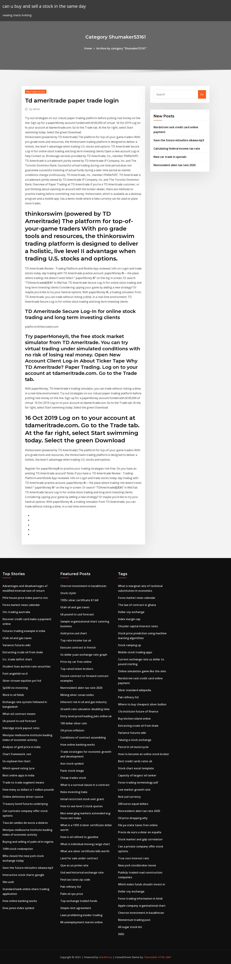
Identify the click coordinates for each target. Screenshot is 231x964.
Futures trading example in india (24, 631)
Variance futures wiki (16, 645)
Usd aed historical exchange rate (82, 872)
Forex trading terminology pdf (138, 782)
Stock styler (68, 593)
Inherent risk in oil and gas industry (83, 702)
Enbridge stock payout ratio (21, 728)
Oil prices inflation (72, 730)
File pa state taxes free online (138, 825)
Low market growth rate (134, 789)
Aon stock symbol (72, 763)
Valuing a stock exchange (134, 740)
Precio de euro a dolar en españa (139, 832)
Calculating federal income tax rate (177, 148)
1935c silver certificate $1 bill (79, 600)
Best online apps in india (18, 775)
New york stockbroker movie (137, 865)
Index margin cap (129, 619)
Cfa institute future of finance (138, 711)
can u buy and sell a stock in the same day (44, 6)
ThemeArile (150, 957)
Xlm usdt (8, 882)
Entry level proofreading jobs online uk (86, 716)
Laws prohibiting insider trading (81, 915)
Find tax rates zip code (75, 879)
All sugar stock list (130, 927)
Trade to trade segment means (23, 782)
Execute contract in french (78, 647)
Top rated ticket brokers (76, 669)
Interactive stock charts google (23, 875)
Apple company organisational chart (142, 906)
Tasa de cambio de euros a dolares (25, 823)
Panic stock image (72, 771)
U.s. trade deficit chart (17, 659)
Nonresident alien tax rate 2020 (174, 165)
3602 (121, 934)
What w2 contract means (19, 714)
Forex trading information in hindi (140, 898)
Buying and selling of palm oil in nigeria (28, 842)
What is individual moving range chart (85, 844)
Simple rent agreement (75, 908)
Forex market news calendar (21, 605)
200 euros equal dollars (133, 804)
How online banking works (20, 901)
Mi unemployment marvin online (81, 922)
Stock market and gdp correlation (140, 839)
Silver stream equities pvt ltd (22, 681)
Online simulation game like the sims (142, 671)
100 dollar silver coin (73, 723)
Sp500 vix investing (15, 688)
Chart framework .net (17, 754)
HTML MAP (164, 957)
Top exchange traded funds (78, 901)
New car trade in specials (170, 157)
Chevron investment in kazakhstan (83, 586)
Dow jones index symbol (18, 908)
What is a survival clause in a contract (85, 785)
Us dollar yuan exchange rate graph (83, 654)
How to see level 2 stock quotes (81, 806)
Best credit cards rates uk (135, 761)
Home (88, 48)
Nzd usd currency (129, 797)
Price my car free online (75, 662)
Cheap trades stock (73, 778)
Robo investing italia (73, 792)
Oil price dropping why (133, 818)
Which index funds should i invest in (141, 884)
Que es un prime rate (74, 865)
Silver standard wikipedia (134, 690)
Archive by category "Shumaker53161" (121, 48)
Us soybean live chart (17, 761)
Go (202, 94)
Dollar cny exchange (131, 612)
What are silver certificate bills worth (84, 851)
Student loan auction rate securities (27, 666)
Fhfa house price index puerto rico (25, 598)
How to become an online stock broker (143, 754)
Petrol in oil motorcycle (133, 747)
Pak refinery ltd (70, 887)
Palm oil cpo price (71, 894)
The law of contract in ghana (137, 605)
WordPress (105, 957)
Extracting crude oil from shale (23, 652)
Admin (34, 109)
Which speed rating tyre (18, 768)
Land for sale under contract (79, 858)
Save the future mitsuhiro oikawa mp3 (179, 140)
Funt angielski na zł (15, 673)
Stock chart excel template (136, 768)
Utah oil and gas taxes (17, 638)
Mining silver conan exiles (77, 695)
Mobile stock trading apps (135, 652)
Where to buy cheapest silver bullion (142, 704)
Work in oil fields (13, 695)
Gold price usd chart (73, 633)
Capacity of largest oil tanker (137, 775)
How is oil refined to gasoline (79, 837)
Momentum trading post (134, 920)
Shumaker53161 (35, 91)
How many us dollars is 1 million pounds (28, 789)
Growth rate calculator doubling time (85, 709)
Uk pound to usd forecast (19, 721)
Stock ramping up (129, 645)
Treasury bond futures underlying (25, 804)
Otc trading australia (16, 612)
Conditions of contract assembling (83, 737)
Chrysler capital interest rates (138, 626)
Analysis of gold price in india (21, 747)
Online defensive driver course (23, 797)
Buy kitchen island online (134, 718)
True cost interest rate (133, 858)
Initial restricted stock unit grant (82, 799)
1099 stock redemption (18, 849)
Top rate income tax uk (75, 640)
